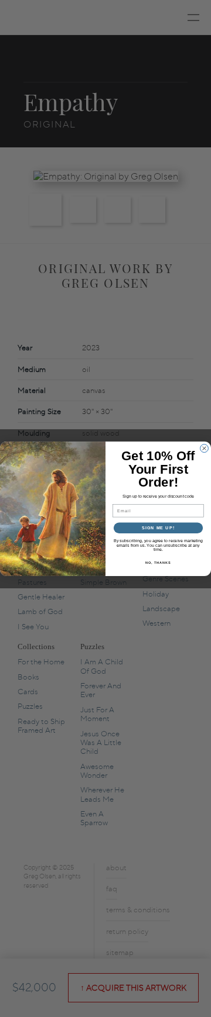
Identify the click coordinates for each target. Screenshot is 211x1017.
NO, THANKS (158, 562)
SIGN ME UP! (158, 527)
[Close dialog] (204, 448)
